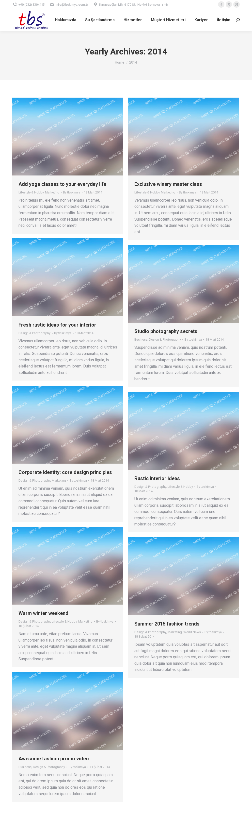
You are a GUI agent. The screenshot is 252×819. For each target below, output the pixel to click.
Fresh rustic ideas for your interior (57, 325)
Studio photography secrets (165, 331)
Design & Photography (34, 333)
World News (192, 632)
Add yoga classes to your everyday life (62, 184)
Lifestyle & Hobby (31, 192)
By (71, 192)
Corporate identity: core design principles (65, 472)
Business (140, 339)
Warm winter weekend (43, 613)
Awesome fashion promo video (53, 759)
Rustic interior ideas (157, 478)
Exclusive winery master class (168, 184)
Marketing (52, 192)
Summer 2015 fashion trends (167, 624)
